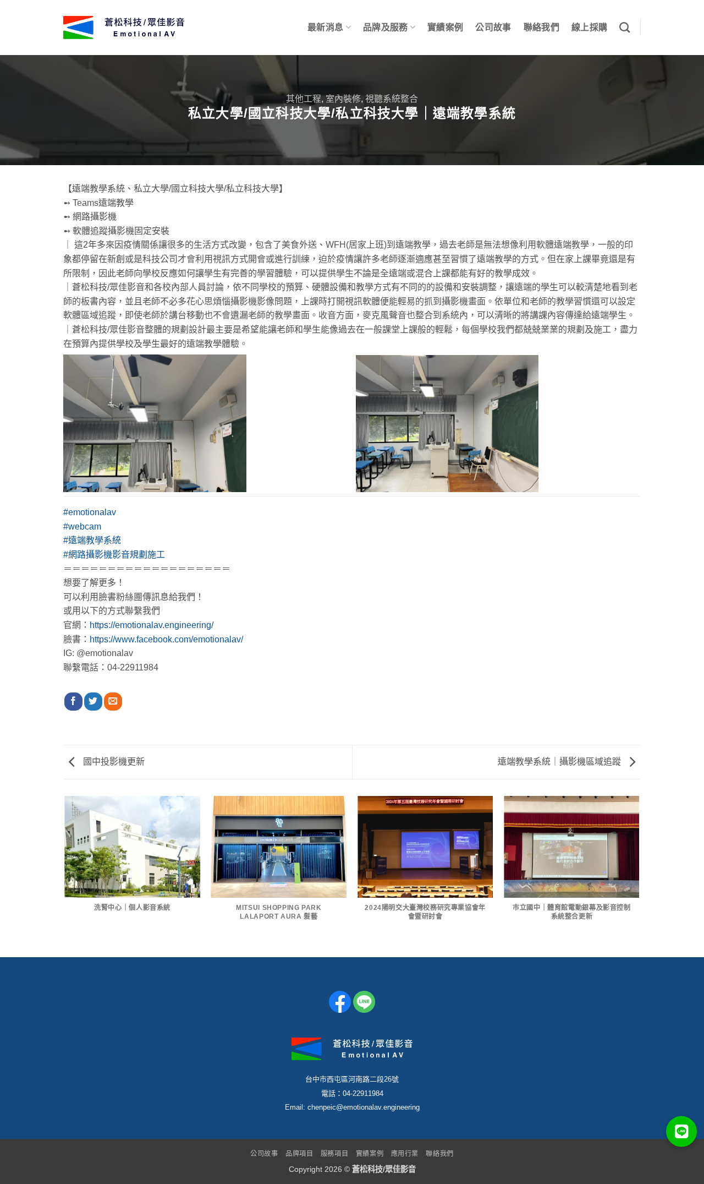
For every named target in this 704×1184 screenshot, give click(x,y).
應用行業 (405, 1154)
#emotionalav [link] (89, 512)
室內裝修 (343, 98)
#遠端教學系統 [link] (92, 540)
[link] (166, 639)
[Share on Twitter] (93, 701)
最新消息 (325, 27)
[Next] (639, 876)
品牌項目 (299, 1154)
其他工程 (303, 98)
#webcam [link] (82, 526)
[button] (681, 1132)
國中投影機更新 (113, 761)
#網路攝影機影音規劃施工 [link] (114, 554)
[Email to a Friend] (113, 701)
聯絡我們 (541, 27)
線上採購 (589, 27)
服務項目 (334, 1154)
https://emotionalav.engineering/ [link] (151, 625)
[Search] (624, 27)
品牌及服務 (385, 27)
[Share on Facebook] (73, 701)
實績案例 (445, 27)
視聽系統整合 (391, 98)
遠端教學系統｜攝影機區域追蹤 (560, 761)
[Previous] (65, 876)
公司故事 (493, 27)
